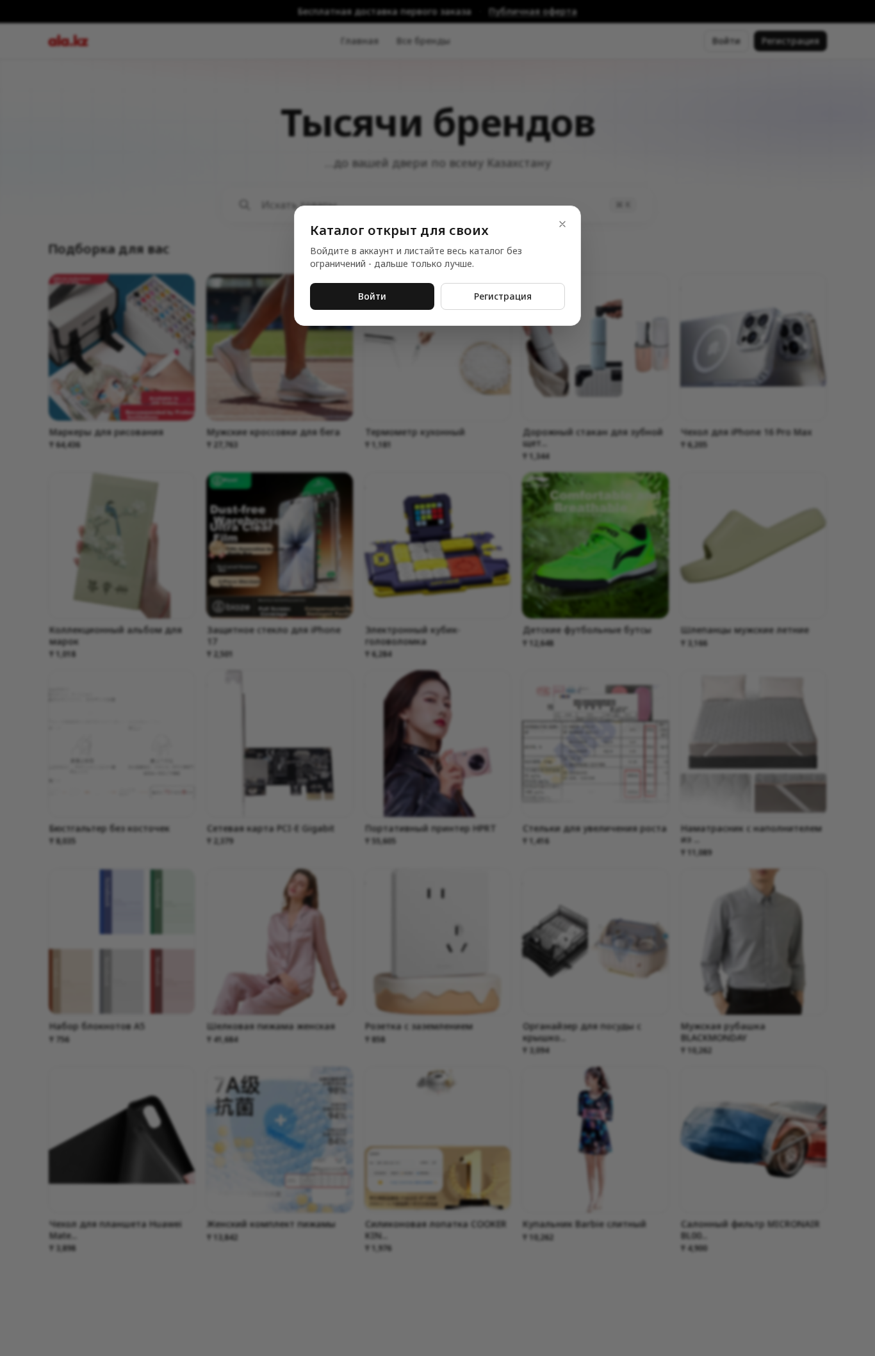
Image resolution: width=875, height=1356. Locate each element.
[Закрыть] (562, 224)
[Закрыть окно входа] (437, 678)
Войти (372, 296)
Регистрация (503, 296)
